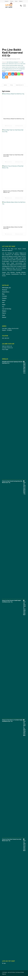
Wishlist (4, 317)
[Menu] (24, 5)
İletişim (4, 300)
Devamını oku (9, 125)
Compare (4, 296)
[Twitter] (6, 74)
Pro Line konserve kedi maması (16, 70)
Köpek (3, 304)
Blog (3, 294)
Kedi (7, 62)
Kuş (3, 306)
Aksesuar (4, 289)
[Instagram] (21, 74)
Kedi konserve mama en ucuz (14, 63)
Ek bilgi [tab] (11, 85)
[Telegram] (3, 77)
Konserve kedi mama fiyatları (11, 65)
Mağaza (20, 1)
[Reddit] (9, 74)
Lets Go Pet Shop (6, 309)
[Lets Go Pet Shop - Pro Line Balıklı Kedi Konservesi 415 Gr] (14, 25)
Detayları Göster (19, 125)
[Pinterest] (15, 74)
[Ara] (20, 5)
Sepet (16, 1)
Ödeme (11, 1)
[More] (6, 77)
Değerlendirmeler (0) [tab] (20, 85)
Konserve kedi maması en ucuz (11, 67)
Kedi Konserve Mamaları (13, 62)
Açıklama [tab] (5, 85)
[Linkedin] (12, 74)
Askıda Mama (5, 292)
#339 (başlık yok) (6, 287)
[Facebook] (3, 74)
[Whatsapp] (18, 74)
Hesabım (6, 1)
